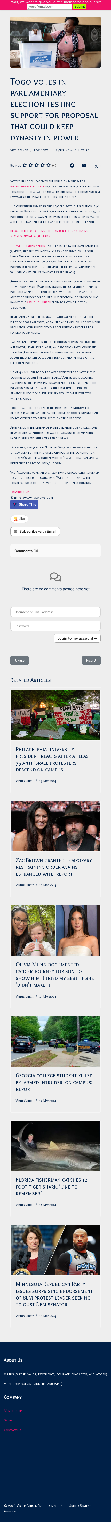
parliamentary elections (27, 186)
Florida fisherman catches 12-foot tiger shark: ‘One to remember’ (52, 1186)
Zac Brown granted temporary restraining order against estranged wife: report (54, 867)
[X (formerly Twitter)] (96, 165)
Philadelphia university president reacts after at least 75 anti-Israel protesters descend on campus (53, 759)
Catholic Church (39, 302)
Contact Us (12, 1430)
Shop (8, 1420)
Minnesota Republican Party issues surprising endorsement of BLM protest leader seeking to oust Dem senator (54, 1294)
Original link (19, 492)
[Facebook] (72, 165)
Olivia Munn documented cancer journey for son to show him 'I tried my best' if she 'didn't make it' (55, 974)
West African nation (30, 246)
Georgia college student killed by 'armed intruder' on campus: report (54, 1082)
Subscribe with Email (38, 531)
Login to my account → (77, 638)
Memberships (13, 1410)
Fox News (41, 150)
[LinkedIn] (84, 165)
